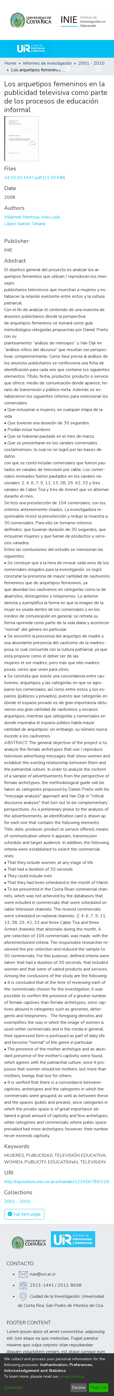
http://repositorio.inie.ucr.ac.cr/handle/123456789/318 (56, 1182)
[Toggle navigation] (98, 69)
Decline (78, 1387)
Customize (13, 1387)
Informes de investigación (47, 63)
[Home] (31, 49)
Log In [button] (78, 69)
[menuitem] (67, 68)
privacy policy (71, 1376)
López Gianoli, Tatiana (24, 224)
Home (10, 63)
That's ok (98, 1387)
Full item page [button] (26, 1214)
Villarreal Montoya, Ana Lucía (32, 217)
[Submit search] (59, 68)
